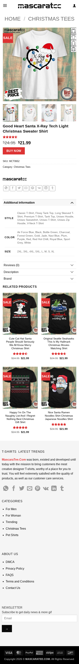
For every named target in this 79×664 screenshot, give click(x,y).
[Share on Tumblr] (52, 188)
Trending (11, 522)
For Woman (13, 515)
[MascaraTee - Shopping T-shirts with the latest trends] (39, 6)
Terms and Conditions (20, 581)
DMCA (10, 561)
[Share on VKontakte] (39, 188)
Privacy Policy (15, 568)
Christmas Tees (51, 19)
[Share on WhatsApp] (6, 188)
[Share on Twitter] (19, 188)
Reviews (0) (11, 265)
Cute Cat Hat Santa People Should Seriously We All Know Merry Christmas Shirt (20, 343)
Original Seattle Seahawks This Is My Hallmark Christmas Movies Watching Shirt (59, 343)
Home (13, 19)
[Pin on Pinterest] (33, 188)
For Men (11, 509)
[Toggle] (72, 202)
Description (11, 272)
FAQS (10, 575)
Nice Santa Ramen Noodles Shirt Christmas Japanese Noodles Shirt (59, 415)
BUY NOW (13, 150)
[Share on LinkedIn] (46, 188)
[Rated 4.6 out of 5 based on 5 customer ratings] (39, 136)
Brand (8, 278)
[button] (5, 5)
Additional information (19, 202)
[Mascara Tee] (15, 178)
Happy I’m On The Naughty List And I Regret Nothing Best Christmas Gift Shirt (20, 417)
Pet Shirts (12, 535)
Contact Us (13, 587)
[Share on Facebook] (13, 188)
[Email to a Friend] (26, 188)
